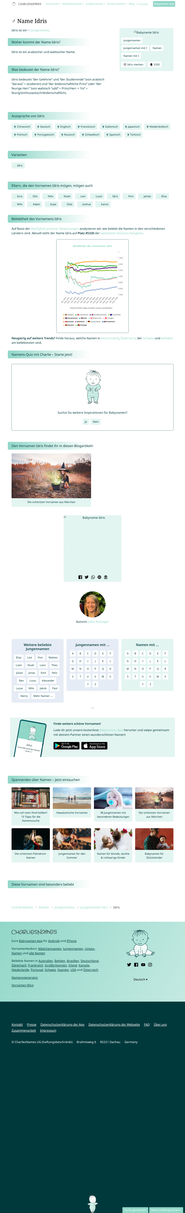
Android (54, 941)
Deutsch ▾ (141, 979)
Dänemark (19, 965)
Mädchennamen (72, 3)
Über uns (160, 1024)
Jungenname (40, 30)
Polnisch (21, 134)
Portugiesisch (45, 134)
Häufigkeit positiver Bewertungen (55, 229)
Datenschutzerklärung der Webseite (114, 1024)
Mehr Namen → (43, 696)
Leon (43, 665)
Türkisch (135, 134)
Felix (50, 196)
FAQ (147, 1024)
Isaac (53, 204)
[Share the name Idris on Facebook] (80, 578)
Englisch (65, 126)
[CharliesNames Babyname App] (27, 4)
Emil (43, 672)
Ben (21, 680)
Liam (19, 665)
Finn (131, 196)
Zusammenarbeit (24, 1030)
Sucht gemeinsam (135, 1210)
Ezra (19, 196)
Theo (54, 665)
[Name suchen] (137, 4)
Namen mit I (131, 56)
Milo (20, 204)
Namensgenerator (25, 977)
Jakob (43, 688)
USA (73, 970)
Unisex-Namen (116, 3)
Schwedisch (91, 134)
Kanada (84, 965)
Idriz (20, 165)
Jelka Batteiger (98, 622)
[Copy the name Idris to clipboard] (105, 578)
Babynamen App (164, 3)
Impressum (48, 1030)
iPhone (72, 941)
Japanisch (133, 126)
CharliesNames (22, 907)
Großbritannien (56, 965)
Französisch (87, 126)
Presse (31, 1024)
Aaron (105, 204)
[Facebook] (136, 964)
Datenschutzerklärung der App (62, 1024)
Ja (86, 421)
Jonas (31, 672)
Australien (45, 961)
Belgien (59, 961)
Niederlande (20, 970)
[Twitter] (129, 964)
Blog (131, 3)
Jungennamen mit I (135, 48)
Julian (19, 672)
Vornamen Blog (23, 985)
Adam (36, 204)
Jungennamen (94, 3)
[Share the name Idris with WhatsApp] (92, 578)
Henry (24, 696)
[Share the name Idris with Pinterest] (99, 578)
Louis (99, 196)
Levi (83, 196)
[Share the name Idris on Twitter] (86, 578)
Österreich (128, 338)
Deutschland (110, 338)
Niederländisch (158, 126)
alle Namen (37, 953)
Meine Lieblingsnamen (165, 1210)
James (147, 196)
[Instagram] (150, 964)
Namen (157, 48)
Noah (67, 196)
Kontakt (17, 1024)
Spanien (63, 970)
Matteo (53, 657)
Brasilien (73, 961)
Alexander (48, 680)
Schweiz (148, 338)
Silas (69, 204)
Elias (164, 196)
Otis (35, 196)
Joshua (87, 204)
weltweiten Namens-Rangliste (122, 233)
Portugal (37, 970)
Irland (73, 965)
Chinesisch (23, 126)
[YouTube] (143, 964)
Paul (55, 688)
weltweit (167, 338)
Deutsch (44, 126)
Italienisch (111, 126)
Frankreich (35, 965)
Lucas (19, 688)
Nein (96, 421)
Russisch (69, 134)
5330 (156, 64)
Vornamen (52, 3)
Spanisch (114, 134)
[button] (68, 545)
